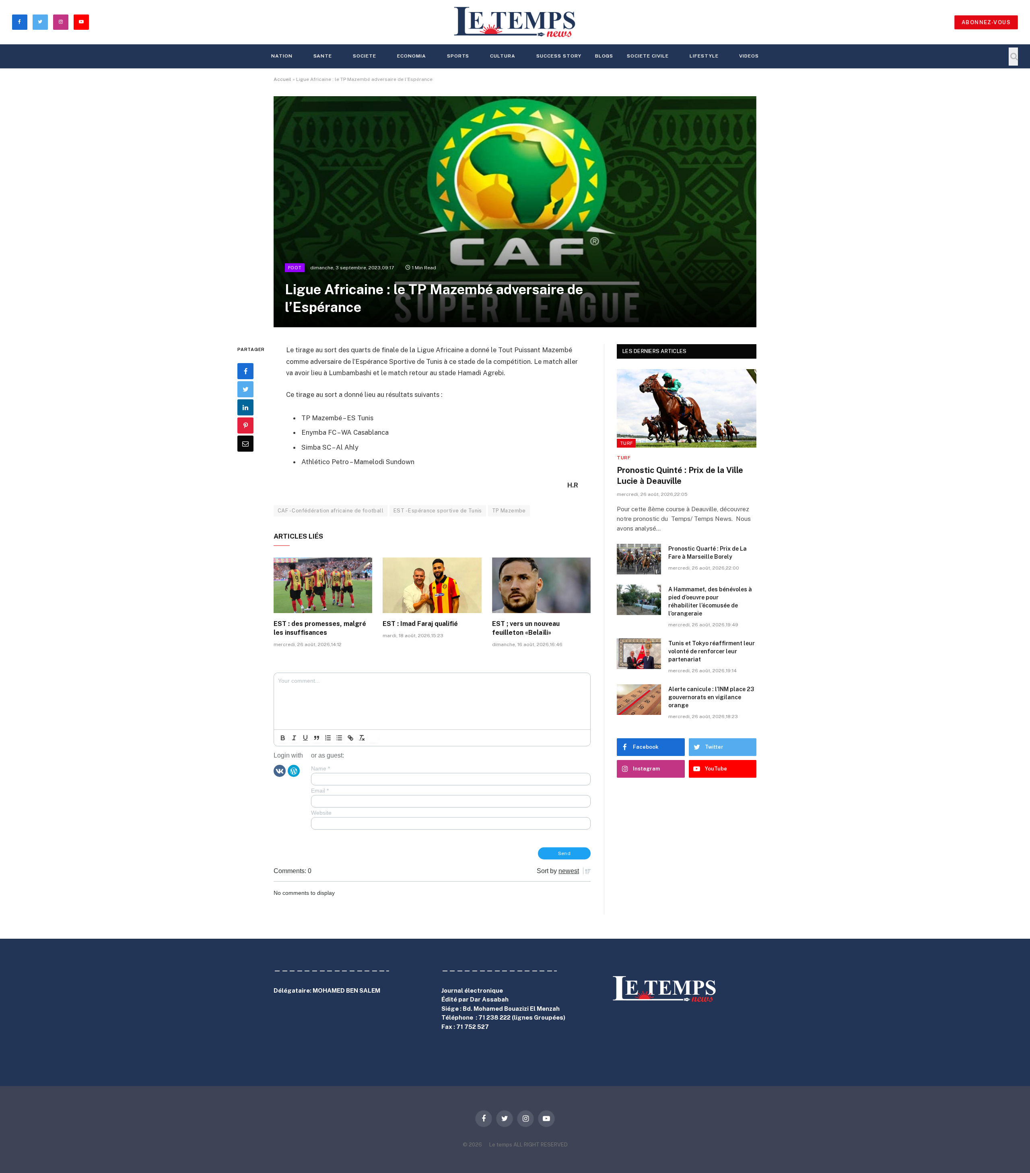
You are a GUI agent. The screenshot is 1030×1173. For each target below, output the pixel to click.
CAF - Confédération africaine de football (330, 511)
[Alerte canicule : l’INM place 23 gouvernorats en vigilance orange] (639, 699)
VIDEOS (749, 56)
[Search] (1013, 56)
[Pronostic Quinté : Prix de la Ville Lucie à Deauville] (686, 408)
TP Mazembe (509, 511)
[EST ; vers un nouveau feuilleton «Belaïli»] (541, 585)
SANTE (322, 56)
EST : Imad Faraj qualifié (420, 624)
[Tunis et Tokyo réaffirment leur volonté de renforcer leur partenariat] (639, 653)
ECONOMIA (411, 56)
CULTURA (502, 56)
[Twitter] (245, 389)
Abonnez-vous (986, 22)
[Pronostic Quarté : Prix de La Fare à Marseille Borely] (639, 559)
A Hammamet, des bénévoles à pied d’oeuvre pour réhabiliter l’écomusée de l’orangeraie (710, 601)
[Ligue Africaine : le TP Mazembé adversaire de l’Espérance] (515, 211)
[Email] (245, 444)
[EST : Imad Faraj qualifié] (432, 585)
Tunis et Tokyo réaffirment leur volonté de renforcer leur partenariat (711, 651)
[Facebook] (245, 371)
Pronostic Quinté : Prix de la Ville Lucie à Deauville (680, 475)
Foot (294, 267)
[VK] (280, 770)
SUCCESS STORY (558, 56)
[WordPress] (294, 770)
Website (321, 813)
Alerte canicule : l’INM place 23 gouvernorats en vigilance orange (711, 697)
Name (320, 768)
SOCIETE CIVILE (647, 56)
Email (320, 790)
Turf (626, 443)
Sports (458, 56)
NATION (282, 56)
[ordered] (328, 738)
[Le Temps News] (514, 22)
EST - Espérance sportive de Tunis (437, 511)
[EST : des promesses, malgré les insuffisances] (323, 585)
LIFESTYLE (704, 56)
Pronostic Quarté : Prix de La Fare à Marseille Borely (707, 552)
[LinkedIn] (245, 407)
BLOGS (604, 56)
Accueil (282, 79)
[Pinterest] (245, 425)
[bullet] (339, 738)
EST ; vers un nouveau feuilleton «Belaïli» (526, 628)
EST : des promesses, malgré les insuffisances (320, 628)
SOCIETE (364, 56)
